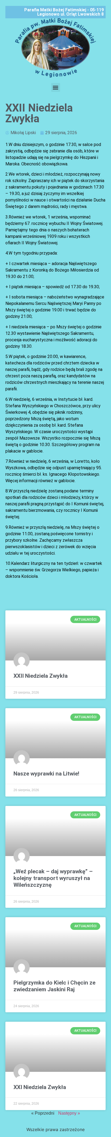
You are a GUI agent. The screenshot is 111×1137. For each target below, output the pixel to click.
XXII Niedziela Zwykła (40, 676)
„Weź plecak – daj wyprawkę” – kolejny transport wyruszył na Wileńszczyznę (53, 878)
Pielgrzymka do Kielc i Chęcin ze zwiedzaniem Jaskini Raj (54, 986)
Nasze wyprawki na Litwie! (46, 773)
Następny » (69, 1113)
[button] (55, 87)
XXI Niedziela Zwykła (39, 1087)
